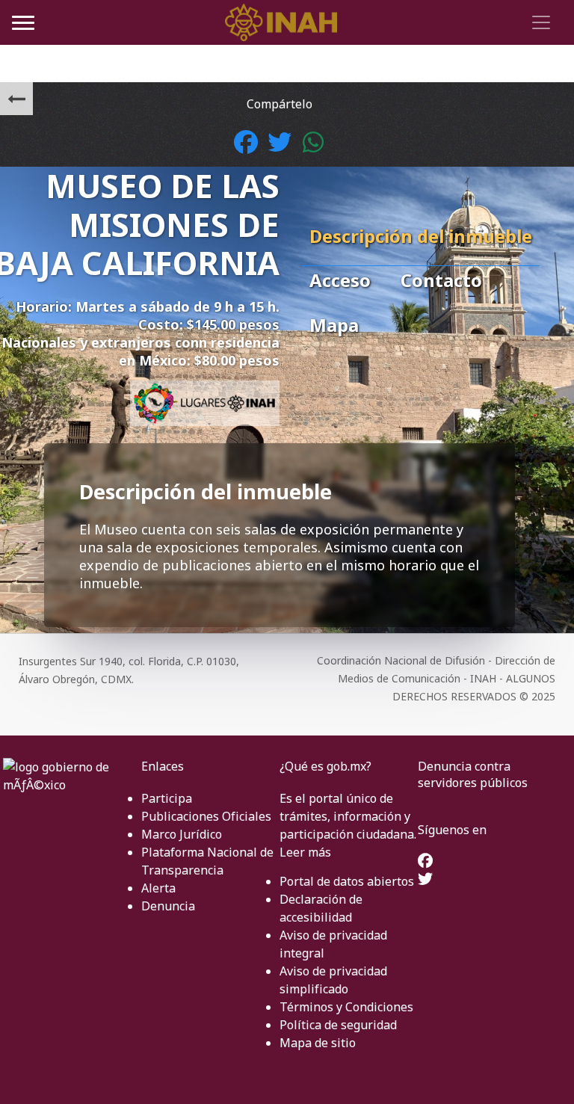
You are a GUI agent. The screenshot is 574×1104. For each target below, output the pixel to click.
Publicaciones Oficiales (206, 816)
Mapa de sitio (318, 1042)
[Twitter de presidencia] (425, 880)
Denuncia (168, 906)
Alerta (158, 888)
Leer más (305, 852)
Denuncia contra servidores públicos (473, 774)
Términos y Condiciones (346, 1007)
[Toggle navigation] (539, 22)
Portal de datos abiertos (347, 881)
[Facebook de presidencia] (425, 862)
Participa (166, 798)
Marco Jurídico (181, 834)
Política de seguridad (338, 1025)
